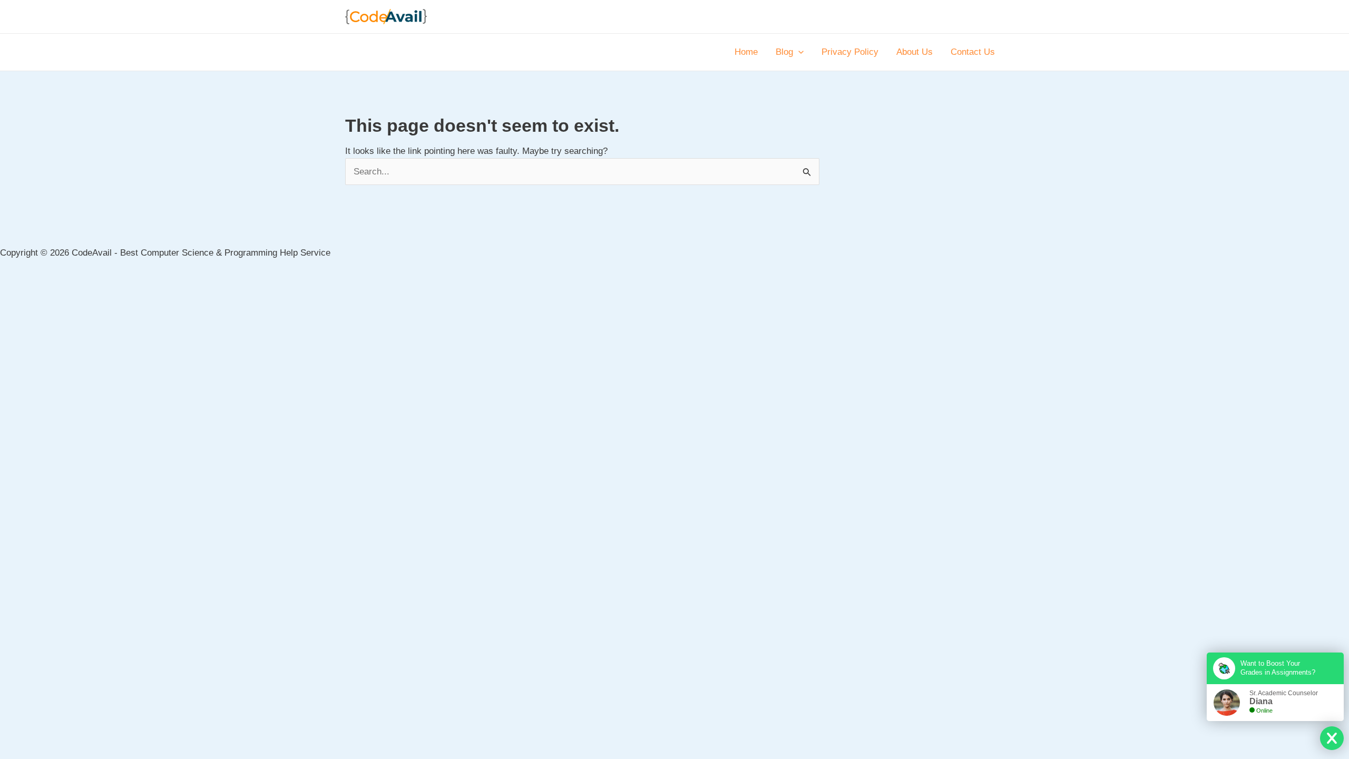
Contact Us (973, 52)
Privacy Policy (850, 52)
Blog (784, 52)
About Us (914, 52)
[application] (798, 52)
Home (746, 52)
